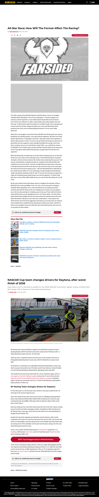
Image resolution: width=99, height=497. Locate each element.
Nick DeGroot (14, 31)
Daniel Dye (53, 432)
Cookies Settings (51, 488)
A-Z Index (34, 488)
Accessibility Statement (17, 488)
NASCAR (18, 266)
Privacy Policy (35, 485)
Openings (34, 483)
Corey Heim (29, 432)
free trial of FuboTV (23, 451)
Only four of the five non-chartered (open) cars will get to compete (31, 378)
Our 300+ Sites (67, 483)
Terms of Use (50, 485)
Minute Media (11, 492)
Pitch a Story (14, 485)
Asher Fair (13, 292)
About (69, 2)
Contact (48, 483)
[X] (87, 2)
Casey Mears (43, 430)
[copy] (20, 35)
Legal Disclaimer (83, 485)
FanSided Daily (82, 483)
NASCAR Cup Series (21, 470)
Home (12, 266)
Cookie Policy (67, 485)
